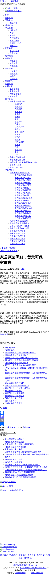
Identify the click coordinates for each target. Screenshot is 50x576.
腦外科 (17, 140)
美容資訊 (9, 81)
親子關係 (13, 53)
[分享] (25, 424)
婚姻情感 (9, 25)
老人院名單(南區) (22, 200)
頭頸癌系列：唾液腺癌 (14, 442)
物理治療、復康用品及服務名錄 (23, 162)
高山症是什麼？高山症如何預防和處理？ (22, 360)
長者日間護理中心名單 (19, 228)
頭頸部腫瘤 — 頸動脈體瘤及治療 (19, 475)
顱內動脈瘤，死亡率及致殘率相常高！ (21, 477)
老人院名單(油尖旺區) (24, 198)
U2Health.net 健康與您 (9, 1)
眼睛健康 (13, 79)
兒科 (16, 155)
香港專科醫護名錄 (17, 101)
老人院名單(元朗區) (23, 183)
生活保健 (13, 71)
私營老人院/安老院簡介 (20, 221)
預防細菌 (27, 427)
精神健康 (9, 56)
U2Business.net (37, 573)
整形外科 (18, 150)
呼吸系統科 (19, 142)
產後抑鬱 (13, 23)
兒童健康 (9, 48)
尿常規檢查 (14, 91)
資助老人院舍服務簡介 (19, 223)
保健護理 (9, 68)
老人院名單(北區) (22, 188)
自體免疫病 (14, 38)
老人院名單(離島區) (23, 213)
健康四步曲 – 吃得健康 (14, 396)
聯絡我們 (13, 555)
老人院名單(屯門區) (23, 185)
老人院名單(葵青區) (23, 211)
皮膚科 (17, 134)
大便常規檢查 (15, 94)
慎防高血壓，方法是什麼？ (16, 355)
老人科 (17, 117)
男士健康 (9, 84)
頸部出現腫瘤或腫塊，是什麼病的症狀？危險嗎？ (26, 467)
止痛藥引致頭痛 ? (8, 248)
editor (23, 269)
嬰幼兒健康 (14, 51)
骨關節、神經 (15, 43)
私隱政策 (41, 555)
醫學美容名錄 (15, 165)
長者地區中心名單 (17, 233)
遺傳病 (13, 35)
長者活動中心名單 (17, 244)
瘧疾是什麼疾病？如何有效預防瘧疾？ (21, 365)
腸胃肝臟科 (19, 132)
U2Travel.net (20, 573)
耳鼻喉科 (18, 104)
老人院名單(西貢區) (23, 190)
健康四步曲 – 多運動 (13, 391)
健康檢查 (9, 86)
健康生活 (9, 58)
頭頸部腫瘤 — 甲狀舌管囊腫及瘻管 (20, 472)
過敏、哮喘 (14, 41)
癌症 (12, 33)
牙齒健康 (13, 74)
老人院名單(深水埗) (23, 203)
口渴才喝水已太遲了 (8, 251)
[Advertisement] (25, 518)
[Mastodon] (25, 416)
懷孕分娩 (9, 20)
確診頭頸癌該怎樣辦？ (14, 439)
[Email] (25, 420)
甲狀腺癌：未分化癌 (13, 449)
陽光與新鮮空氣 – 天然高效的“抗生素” (21, 358)
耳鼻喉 (13, 76)
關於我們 (4, 555)
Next (5, 408)
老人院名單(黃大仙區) (24, 208)
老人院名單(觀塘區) (23, 218)
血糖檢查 (13, 96)
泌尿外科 (18, 122)
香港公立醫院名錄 (17, 157)
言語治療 (18, 107)
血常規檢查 (14, 89)
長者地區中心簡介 (17, 231)
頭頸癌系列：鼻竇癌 (13, 462)
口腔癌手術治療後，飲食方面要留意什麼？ (23, 452)
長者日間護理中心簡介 (19, 226)
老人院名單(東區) (22, 195)
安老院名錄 (10, 170)
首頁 (7, 15)
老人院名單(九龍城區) (24, 175)
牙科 (16, 147)
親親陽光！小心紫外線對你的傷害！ (20, 353)
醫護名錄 (9, 99)
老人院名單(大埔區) (23, 178)
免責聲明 (31, 555)
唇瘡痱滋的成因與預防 (14, 383)
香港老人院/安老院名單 (20, 173)
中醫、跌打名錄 (16, 167)
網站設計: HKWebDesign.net (25, 565)
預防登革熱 (10, 350)
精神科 (17, 137)
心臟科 (17, 124)
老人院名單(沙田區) (23, 193)
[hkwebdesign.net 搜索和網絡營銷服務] (7, 549)
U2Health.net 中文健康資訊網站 (33, 568)
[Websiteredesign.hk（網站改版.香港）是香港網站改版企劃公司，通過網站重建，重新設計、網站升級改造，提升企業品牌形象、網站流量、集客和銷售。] (8, 547)
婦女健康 (9, 18)
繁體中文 (16, 8)
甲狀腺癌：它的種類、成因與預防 (19, 444)
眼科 (16, 152)
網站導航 (28, 558)
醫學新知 (13, 46)
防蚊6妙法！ (10, 347)
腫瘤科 (17, 145)
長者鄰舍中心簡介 (17, 236)
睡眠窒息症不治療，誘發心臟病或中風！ (22, 465)
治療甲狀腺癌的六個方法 (15, 447)
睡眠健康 (13, 61)
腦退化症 (13, 30)
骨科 (16, 119)
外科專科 (18, 112)
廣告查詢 (22, 555)
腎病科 (17, 129)
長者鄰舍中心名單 (17, 239)
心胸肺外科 (19, 127)
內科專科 (18, 109)
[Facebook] (25, 413)
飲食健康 (13, 63)
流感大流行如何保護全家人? (17, 386)
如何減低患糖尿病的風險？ (16, 363)
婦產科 (17, 114)
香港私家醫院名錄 (17, 160)
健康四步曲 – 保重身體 (14, 393)
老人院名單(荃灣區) (23, 206)
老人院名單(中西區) (23, 180)
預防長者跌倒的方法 (13, 398)
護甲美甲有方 (11, 401)
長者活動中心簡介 (17, 241)
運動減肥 (13, 66)
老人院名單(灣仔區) (23, 216)
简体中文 (17, 11)
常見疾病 (9, 28)
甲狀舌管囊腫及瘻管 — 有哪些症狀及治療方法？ (26, 470)
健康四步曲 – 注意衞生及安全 (17, 388)
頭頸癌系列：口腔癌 (13, 460)
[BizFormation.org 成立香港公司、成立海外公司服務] (7, 544)
